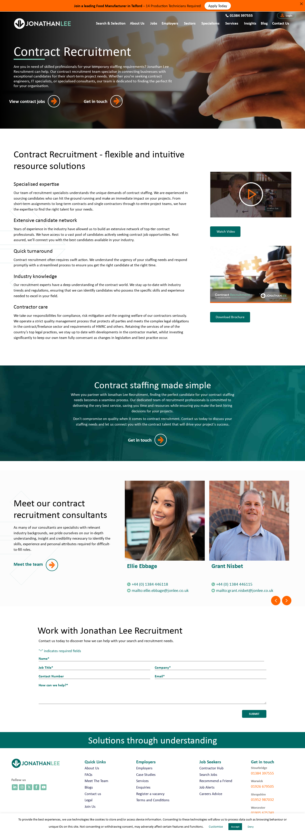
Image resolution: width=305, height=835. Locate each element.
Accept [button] (235, 827)
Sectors (190, 23)
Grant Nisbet (227, 566)
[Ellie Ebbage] (165, 521)
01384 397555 (262, 773)
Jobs (153, 23)
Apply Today (217, 5)
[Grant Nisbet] (249, 521)
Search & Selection (110, 23)
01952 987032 (262, 799)
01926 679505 (262, 786)
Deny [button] (251, 827)
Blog (264, 23)
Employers (170, 23)
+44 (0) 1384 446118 (150, 584)
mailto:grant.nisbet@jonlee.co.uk (244, 590)
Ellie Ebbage (142, 566)
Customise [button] (216, 826)
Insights (250, 23)
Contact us (280, 23)
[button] (286, 16)
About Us (137, 23)
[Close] (301, 3)
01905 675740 (262, 812)
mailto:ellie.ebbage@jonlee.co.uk (160, 590)
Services (231, 23)
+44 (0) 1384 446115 (234, 584)
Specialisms (210, 23)
